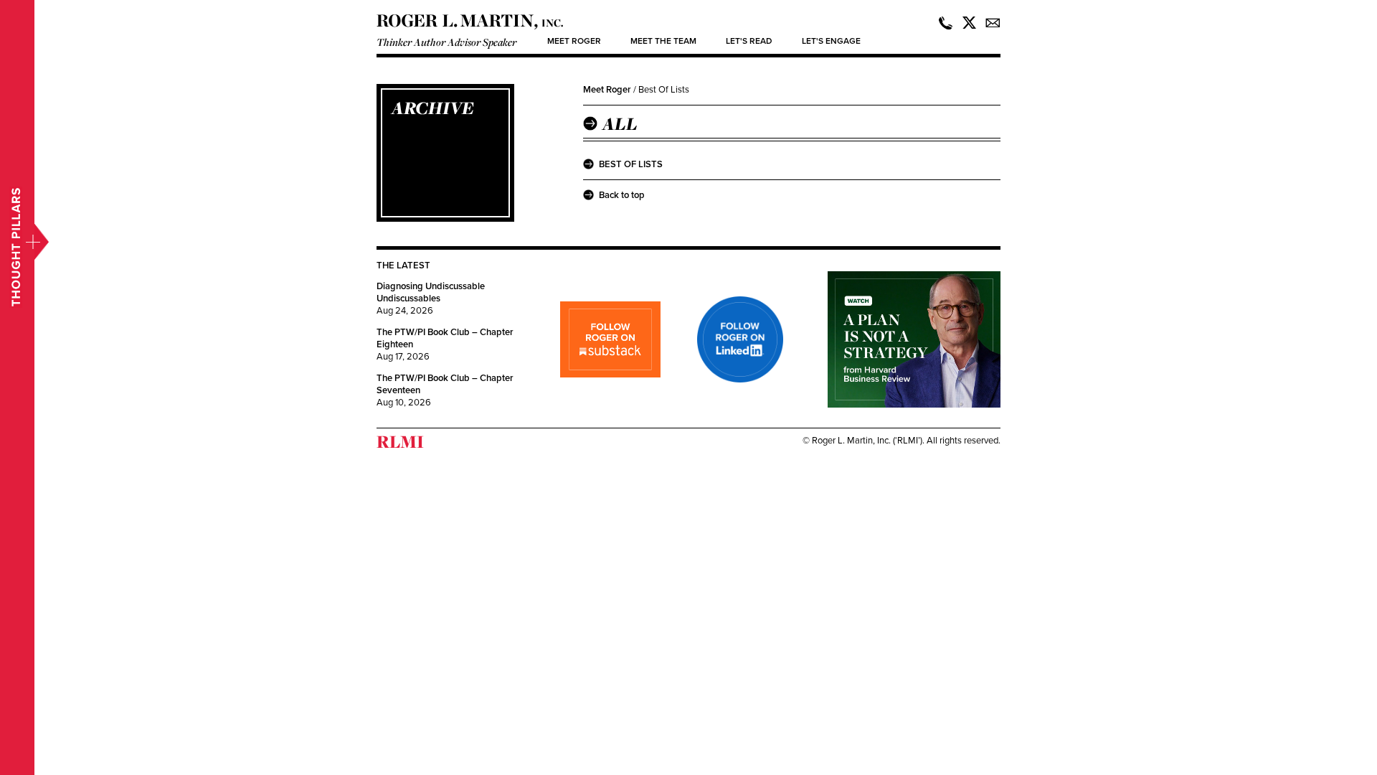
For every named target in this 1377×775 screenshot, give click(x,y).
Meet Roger (574, 41)
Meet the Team (663, 41)
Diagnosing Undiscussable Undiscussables (431, 292)
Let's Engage (831, 41)
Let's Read (749, 41)
